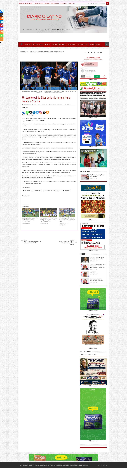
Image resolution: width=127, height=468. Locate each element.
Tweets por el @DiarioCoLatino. (89, 354)
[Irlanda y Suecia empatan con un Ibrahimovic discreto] (30, 212)
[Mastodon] (1, 28)
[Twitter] (92, 3)
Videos (92, 44)
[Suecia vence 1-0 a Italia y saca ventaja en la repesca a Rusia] (48, 212)
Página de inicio (24, 51)
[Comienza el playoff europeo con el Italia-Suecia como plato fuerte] (67, 212)
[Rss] (88, 3)
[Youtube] (93, 3)
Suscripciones (63, 3)
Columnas (71, 3)
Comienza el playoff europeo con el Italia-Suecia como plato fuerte (67, 219)
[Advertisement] (63, 37)
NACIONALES (28, 44)
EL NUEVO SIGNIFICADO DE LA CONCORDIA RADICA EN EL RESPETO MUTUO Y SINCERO (97, 266)
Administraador (27, 104)
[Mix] (1, 32)
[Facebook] (90, 3)
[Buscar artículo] (107, 3)
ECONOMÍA (54, 44)
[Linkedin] (34, 111)
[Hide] (0, 42)
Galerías (97, 44)
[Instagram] (40, 111)
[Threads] (44, 111)
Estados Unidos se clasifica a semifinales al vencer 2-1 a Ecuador (66, 242)
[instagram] (95, 3)
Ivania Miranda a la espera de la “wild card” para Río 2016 (32, 242)
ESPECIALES (62, 44)
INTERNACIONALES (38, 44)
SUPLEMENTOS (71, 44)
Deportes (32, 51)
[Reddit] (1, 18)
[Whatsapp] (27, 111)
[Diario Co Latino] (63, 19)
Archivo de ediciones (83, 44)
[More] (47, 111)
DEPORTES (47, 44)
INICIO (21, 44)
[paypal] (97, 3)
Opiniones (46, 3)
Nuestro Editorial (39, 3)
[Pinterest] (1, 25)
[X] (30, 111)
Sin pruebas (93, 272)
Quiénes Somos (55, 3)
